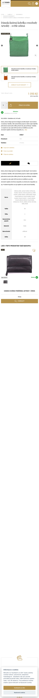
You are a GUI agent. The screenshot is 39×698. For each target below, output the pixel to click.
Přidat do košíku (24, 105)
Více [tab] (26, 129)
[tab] (10, 163)
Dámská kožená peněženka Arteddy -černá (19, 291)
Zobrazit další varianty (18, 85)
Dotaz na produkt (8, 151)
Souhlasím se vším (19, 688)
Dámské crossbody (9, 16)
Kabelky (10, 14)
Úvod (2, 14)
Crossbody (19, 14)
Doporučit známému (8, 147)
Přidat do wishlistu (8, 154)
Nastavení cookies (19, 692)
